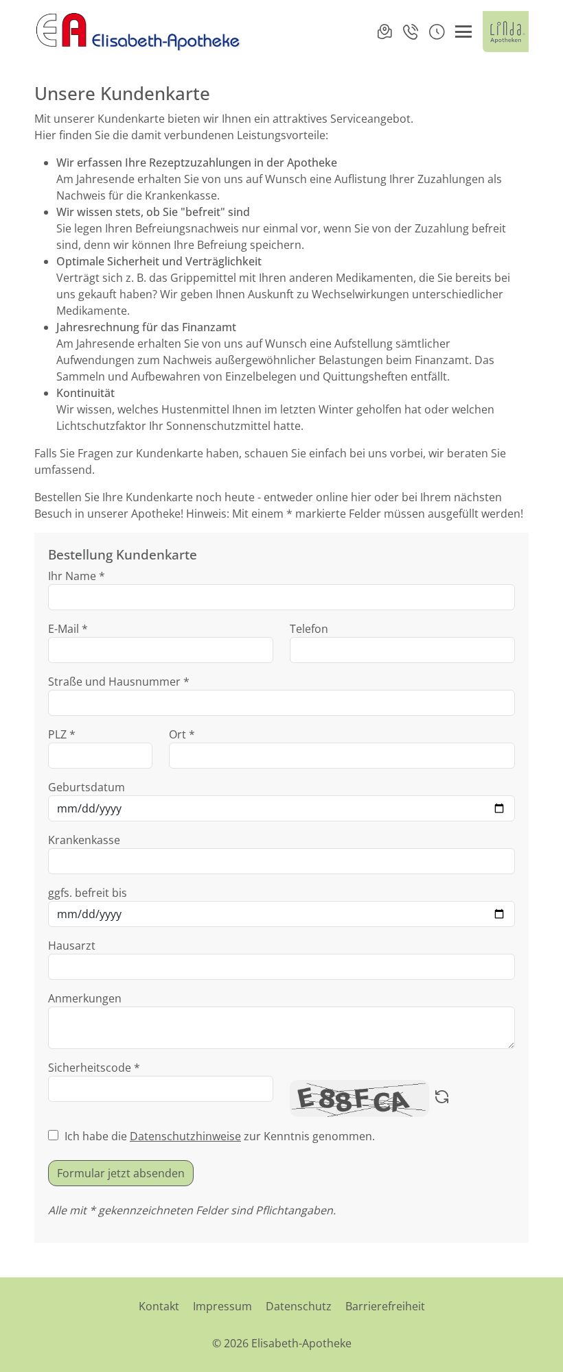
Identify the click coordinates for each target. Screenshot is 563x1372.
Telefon (309, 628)
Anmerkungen (85, 998)
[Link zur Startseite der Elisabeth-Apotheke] (137, 31)
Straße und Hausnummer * (118, 681)
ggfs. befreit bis (87, 892)
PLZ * (62, 734)
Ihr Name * (76, 575)
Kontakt (159, 1306)
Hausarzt (71, 945)
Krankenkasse (84, 839)
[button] (436, 31)
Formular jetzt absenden (121, 1173)
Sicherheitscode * (94, 1067)
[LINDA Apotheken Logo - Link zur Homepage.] (506, 31)
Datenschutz (299, 1306)
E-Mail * (68, 628)
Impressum (222, 1306)
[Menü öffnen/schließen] (463, 31)
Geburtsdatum (86, 787)
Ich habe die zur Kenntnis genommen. (220, 1136)
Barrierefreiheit (385, 1306)
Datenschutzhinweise (185, 1136)
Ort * (182, 734)
